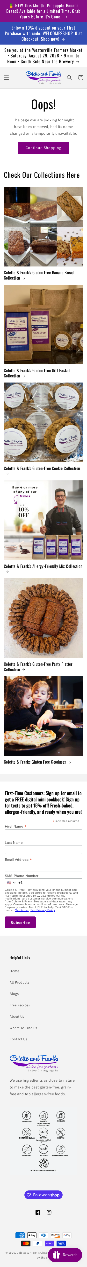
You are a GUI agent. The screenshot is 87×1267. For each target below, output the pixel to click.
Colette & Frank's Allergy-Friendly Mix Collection (43, 566)
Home (14, 971)
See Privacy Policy (42, 910)
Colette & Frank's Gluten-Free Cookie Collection (42, 468)
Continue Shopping (43, 147)
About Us (17, 1016)
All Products (19, 982)
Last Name (14, 843)
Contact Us (18, 1039)
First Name (16, 826)
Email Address (18, 859)
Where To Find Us (23, 1027)
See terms (22, 910)
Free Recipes (20, 1005)
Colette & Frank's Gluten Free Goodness (43, 1252)
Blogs (14, 993)
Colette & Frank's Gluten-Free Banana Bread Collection (39, 275)
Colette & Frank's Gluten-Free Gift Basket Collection (37, 373)
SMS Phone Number (22, 876)
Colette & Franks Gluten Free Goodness (35, 762)
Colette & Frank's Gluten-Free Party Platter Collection (38, 666)
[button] (6, 77)
